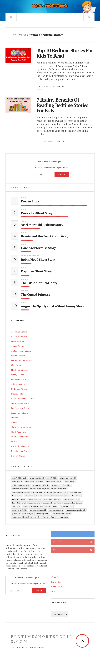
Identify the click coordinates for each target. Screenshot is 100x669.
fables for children (75, 492)
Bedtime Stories (18, 355)
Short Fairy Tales (18, 432)
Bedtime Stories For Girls (22, 360)
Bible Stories (16, 365)
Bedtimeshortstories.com (42, 639)
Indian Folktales (18, 393)
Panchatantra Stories (20, 408)
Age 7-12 (24, 198)
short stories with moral (20, 517)
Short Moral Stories (20, 436)
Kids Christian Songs (20, 451)
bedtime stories (69, 481)
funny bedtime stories (72, 496)
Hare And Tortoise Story (38, 248)
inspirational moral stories (52, 503)
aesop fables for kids (37, 478)
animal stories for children (34, 481)
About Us (55, 577)
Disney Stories (17, 374)
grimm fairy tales (34, 503)
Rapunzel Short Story (36, 271)
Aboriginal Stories (19, 331)
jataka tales (16, 506)
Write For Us (56, 586)
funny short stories (18, 499)
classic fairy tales (60, 492)
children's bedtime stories (21, 492)
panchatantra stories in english (23, 513)
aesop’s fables (52, 478)
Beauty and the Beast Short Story (44, 236)
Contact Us (56, 591)
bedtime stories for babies (21, 485)
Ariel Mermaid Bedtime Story (42, 225)
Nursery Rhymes (18, 455)
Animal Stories (17, 346)
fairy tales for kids (42, 496)
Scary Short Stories (19, 413)
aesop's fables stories (19, 478)
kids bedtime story (66, 506)
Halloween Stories (19, 389)
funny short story (55, 499)
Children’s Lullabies (19, 370)
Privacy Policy (57, 582)
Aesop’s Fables (17, 341)
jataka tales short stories (48, 506)
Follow (56, 550)
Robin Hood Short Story (38, 259)
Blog (61, 86)
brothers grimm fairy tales (39, 489)
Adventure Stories (30, 256)
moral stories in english (38, 510)
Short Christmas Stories (21, 427)
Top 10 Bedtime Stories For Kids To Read (65, 53)
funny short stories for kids (37, 499)
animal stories (17, 481)
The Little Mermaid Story (39, 283)
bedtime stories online (20, 489)
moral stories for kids (19, 510)
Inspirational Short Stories (23, 398)
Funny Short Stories (20, 379)
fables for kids (17, 496)
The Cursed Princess (35, 294)
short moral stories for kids (61, 513)
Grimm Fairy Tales (19, 384)
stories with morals (38, 517)
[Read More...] (40, 86)
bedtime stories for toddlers (61, 485)
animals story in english (68, 478)
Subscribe (57, 542)
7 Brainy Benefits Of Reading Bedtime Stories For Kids (62, 105)
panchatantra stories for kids (75, 510)
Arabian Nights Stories (21, 350)
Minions (14, 417)
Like (54, 534)
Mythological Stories (20, 403)
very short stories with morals (57, 517)
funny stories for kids (71, 499)
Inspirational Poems (20, 446)
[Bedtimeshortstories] (50, 6)
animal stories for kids (53, 481)
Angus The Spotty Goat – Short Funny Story (52, 306)
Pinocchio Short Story (37, 213)
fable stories (29, 496)
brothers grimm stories (59, 489)
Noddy (14, 422)
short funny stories (42, 513)
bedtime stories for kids (41, 485)
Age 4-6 (24, 221)
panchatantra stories (56, 510)
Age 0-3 (24, 209)
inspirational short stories (73, 503)
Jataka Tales (16, 441)
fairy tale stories (57, 496)
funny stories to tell (19, 503)
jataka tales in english (30, 506)
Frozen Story (30, 201)
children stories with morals (42, 492)
